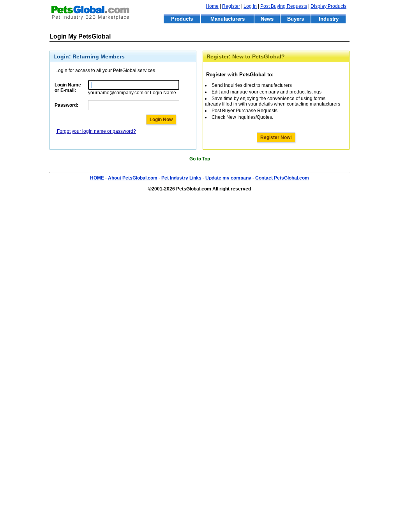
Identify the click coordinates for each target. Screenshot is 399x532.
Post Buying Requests (283, 6)
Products (182, 19)
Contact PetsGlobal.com (282, 178)
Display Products (328, 6)
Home (212, 6)
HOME (97, 178)
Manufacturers (227, 19)
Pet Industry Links (181, 178)
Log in (250, 6)
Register (231, 6)
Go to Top (199, 159)
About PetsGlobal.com (132, 178)
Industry (329, 19)
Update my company (228, 178)
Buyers (295, 19)
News (267, 19)
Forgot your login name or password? (96, 131)
